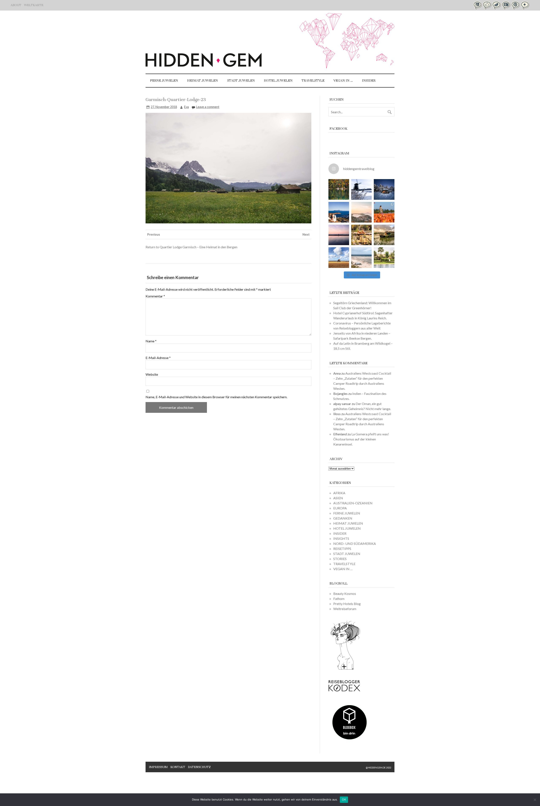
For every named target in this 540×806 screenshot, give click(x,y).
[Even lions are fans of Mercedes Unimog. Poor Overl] (361, 235)
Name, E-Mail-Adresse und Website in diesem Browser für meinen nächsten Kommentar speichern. (216, 397)
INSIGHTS (341, 538)
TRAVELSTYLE (313, 80)
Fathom (338, 599)
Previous (153, 234)
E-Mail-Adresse (158, 357)
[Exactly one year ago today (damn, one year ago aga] (361, 189)
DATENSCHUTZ (199, 767)
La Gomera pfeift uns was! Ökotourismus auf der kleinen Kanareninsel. (361, 439)
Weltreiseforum (344, 609)
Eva (186, 107)
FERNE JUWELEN (164, 80)
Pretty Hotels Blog (347, 604)
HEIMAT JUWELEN (202, 80)
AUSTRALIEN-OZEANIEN (353, 503)
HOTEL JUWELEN (278, 80)
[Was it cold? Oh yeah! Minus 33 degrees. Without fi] (384, 189)
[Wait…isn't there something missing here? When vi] (338, 257)
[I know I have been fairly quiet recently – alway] (338, 235)
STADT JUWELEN (241, 80)
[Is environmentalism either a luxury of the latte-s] (384, 257)
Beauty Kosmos (344, 593)
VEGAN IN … (343, 80)
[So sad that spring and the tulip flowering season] (384, 212)
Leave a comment (207, 107)
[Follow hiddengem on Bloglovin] (345, 669)
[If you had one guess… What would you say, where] (384, 235)
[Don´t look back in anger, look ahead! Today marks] (338, 212)
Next (306, 234)
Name (151, 341)
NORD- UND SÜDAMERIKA (354, 543)
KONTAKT (177, 767)
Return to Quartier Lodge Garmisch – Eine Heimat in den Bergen (191, 247)
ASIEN (338, 498)
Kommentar (155, 296)
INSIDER (368, 80)
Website (152, 374)
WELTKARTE (33, 5)
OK (344, 799)
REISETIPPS (342, 549)
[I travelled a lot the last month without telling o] (361, 257)
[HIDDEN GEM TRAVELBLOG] (204, 65)
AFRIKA (339, 493)
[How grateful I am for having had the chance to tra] (361, 212)
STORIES (340, 559)
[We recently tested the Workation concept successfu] (338, 189)
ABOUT (16, 5)
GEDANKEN (342, 518)
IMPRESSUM (158, 767)
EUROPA (340, 508)
